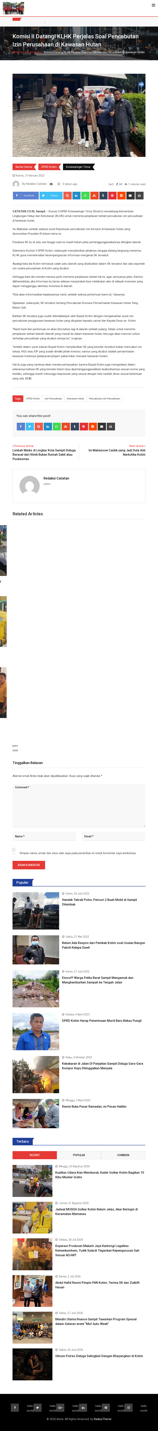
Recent (35, 1155)
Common (123, 1155)
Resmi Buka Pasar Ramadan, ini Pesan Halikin (94, 1106)
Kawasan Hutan (75, 398)
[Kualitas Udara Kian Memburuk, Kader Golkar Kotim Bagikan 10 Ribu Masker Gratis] (32, 1181)
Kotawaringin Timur (78, 167)
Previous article (24, 446)
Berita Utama (33, 52)
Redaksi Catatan (56, 478)
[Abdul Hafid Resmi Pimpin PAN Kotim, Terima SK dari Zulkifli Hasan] (32, 1291)
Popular (79, 1155)
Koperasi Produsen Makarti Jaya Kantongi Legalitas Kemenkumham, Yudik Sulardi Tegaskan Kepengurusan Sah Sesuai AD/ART (97, 1250)
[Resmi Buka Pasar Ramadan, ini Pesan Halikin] (36, 1113)
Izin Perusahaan (53, 398)
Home (19, 52)
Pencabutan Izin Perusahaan (104, 398)
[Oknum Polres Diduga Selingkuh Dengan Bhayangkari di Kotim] (32, 1364)
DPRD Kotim (49, 167)
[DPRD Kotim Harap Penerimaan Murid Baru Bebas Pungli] (36, 1031)
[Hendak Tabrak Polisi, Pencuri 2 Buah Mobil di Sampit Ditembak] (36, 910)
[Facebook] (21, 426)
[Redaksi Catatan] (51, 184)
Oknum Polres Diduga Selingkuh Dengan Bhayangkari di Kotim (99, 1356)
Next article (136, 446)
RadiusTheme (102, 1419)
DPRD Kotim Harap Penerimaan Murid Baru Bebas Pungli (102, 1021)
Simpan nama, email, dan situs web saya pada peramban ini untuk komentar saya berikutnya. (78, 853)
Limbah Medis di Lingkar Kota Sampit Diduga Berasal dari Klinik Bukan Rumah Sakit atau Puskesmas (44, 455)
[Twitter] (30, 426)
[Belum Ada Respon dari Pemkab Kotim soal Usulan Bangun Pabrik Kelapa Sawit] (36, 949)
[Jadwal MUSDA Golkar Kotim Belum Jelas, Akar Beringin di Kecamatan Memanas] (32, 1218)
